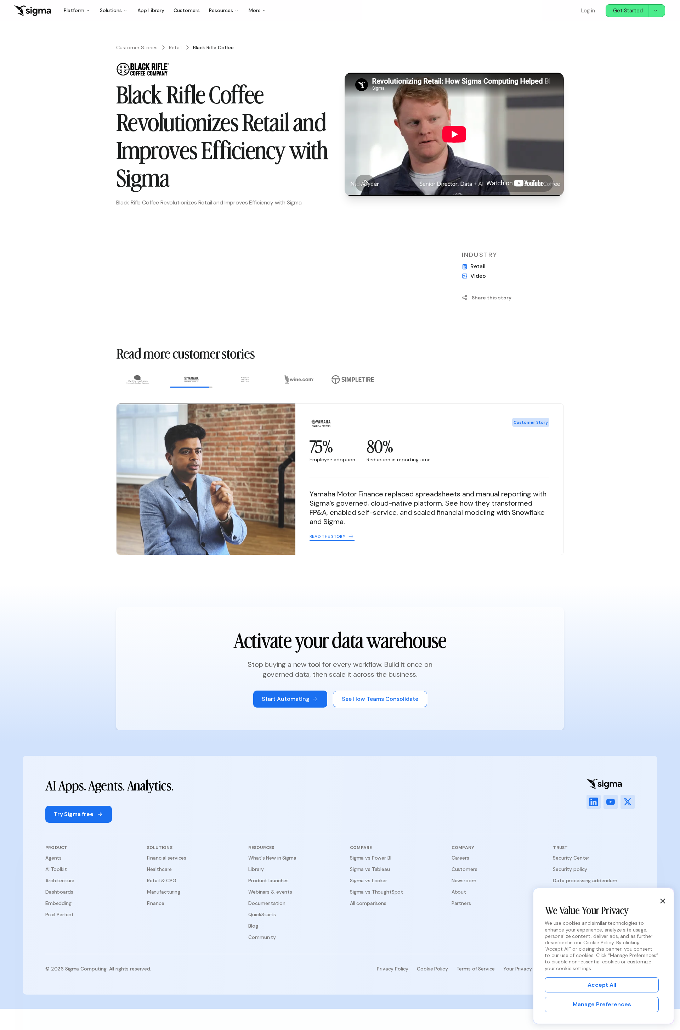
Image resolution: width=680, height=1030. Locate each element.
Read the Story (522, 543)
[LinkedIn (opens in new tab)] (593, 802)
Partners (461, 903)
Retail (175, 47)
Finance (155, 903)
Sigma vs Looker (368, 880)
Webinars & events (270, 892)
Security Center (571, 858)
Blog (253, 926)
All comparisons (368, 903)
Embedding (58, 903)
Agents (53, 858)
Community (262, 937)
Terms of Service (476, 969)
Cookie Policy (432, 969)
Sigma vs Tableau (370, 869)
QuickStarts (262, 914)
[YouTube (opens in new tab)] (611, 802)
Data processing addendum (585, 880)
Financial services (166, 858)
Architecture (59, 880)
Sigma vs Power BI (370, 858)
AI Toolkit (56, 869)
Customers (187, 10)
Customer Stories (137, 47)
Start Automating (286, 699)
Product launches (268, 880)
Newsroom (464, 880)
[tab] (137, 381)
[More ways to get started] (656, 11)
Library (256, 869)
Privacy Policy (392, 969)
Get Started (628, 10)
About (459, 892)
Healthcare (159, 869)
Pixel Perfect (59, 914)
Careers (460, 858)
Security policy (570, 869)
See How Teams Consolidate (380, 699)
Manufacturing (163, 892)
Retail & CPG (161, 880)
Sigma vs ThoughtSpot (376, 892)
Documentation (266, 903)
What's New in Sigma (272, 858)
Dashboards (59, 892)
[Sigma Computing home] (32, 10)
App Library (150, 10)
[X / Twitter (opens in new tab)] (627, 802)
